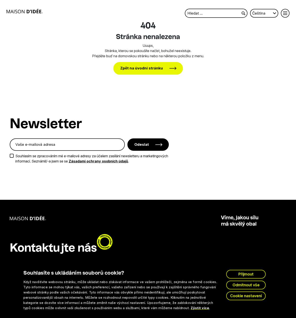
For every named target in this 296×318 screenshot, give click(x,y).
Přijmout (246, 274)
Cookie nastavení (246, 295)
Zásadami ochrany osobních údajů (98, 161)
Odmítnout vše (246, 285)
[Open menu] (285, 13)
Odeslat (141, 144)
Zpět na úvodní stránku (141, 68)
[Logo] (25, 11)
